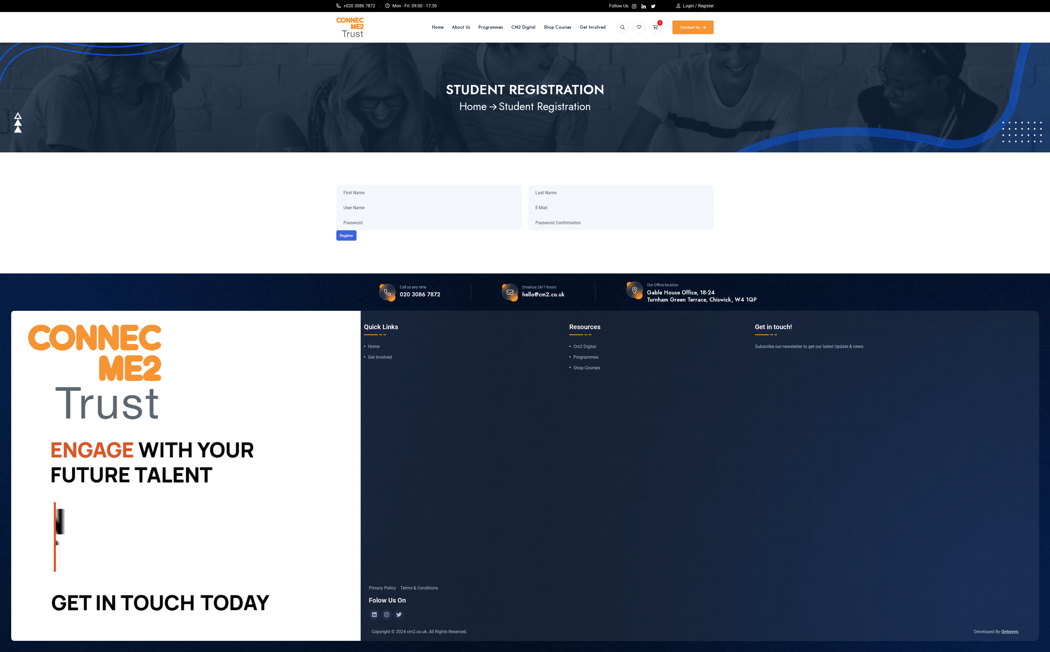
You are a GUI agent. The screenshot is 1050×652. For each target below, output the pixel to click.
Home (438, 27)
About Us (461, 27)
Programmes (491, 27)
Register (346, 235)
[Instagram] (386, 614)
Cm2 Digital (584, 346)
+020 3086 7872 (359, 5)
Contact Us (690, 27)
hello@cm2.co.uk (543, 294)
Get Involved (593, 27)
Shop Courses (557, 27)
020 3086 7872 (420, 294)
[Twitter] (398, 614)
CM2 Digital (523, 27)
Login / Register (698, 5)
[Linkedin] (374, 614)
